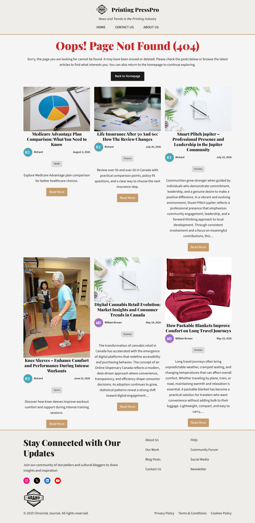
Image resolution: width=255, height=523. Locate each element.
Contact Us (153, 469)
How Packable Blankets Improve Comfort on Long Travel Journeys (198, 328)
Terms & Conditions (192, 513)
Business (198, 168)
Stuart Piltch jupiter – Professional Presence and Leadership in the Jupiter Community (198, 141)
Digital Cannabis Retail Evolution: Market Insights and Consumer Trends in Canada (127, 309)
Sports (57, 390)
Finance (127, 158)
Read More (57, 192)
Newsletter (198, 469)
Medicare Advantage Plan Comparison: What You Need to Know (57, 139)
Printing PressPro (135, 9)
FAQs (194, 440)
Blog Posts (152, 459)
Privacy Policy (164, 513)
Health (57, 163)
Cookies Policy (221, 513)
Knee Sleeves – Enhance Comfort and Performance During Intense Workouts (56, 365)
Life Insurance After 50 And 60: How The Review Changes (127, 136)
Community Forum (204, 449)
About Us (152, 440)
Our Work (152, 449)
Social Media (199, 459)
